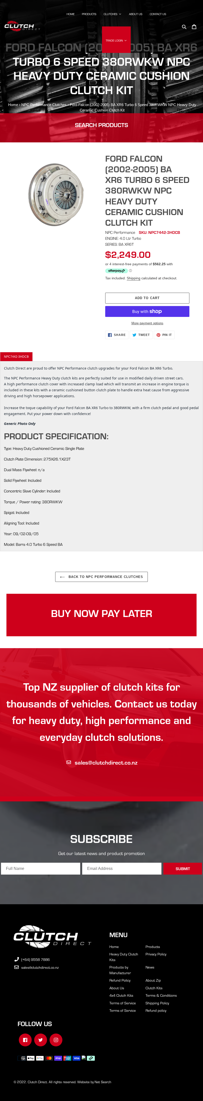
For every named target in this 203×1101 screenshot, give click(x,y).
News (150, 967)
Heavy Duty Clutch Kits (123, 956)
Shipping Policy (157, 1002)
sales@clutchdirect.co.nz (106, 762)
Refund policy (156, 1010)
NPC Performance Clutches (44, 105)
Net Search (103, 1081)
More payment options (147, 323)
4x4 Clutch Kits (121, 995)
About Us (116, 987)
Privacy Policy (156, 953)
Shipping (133, 278)
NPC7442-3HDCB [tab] (16, 356)
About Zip (153, 980)
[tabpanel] (101, 456)
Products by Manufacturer (120, 970)
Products (153, 946)
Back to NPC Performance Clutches (105, 577)
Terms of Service (122, 1002)
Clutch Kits (154, 987)
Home (13, 105)
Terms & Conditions (161, 995)
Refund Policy (119, 980)
